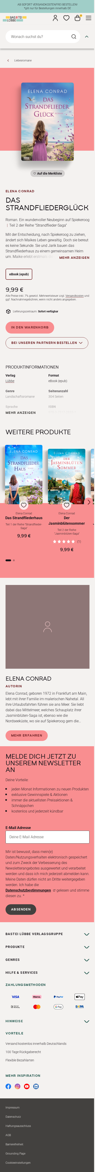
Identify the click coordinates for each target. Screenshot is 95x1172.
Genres (13, 960)
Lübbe (10, 381)
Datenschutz (13, 1116)
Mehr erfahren (26, 735)
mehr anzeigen (74, 257)
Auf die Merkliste (49, 174)
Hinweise (14, 1021)
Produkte (15, 947)
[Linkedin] (36, 1086)
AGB (8, 1135)
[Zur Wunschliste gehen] (66, 18)
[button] (23, 498)
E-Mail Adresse (18, 828)
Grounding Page (15, 1153)
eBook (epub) (19, 274)
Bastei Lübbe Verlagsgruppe (34, 934)
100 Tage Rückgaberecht (23, 1052)
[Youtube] (27, 1086)
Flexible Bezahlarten (20, 1060)
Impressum (13, 1107)
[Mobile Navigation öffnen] (88, 18)
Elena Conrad (20, 191)
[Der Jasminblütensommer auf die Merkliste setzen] (66, 476)
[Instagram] (17, 1086)
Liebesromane (23, 60)
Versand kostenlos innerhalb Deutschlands (36, 1043)
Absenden (21, 909)
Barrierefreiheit (14, 1144)
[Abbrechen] (86, 36)
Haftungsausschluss (18, 1126)
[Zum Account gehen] (55, 18)
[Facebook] (8, 1086)
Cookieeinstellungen (18, 1162)
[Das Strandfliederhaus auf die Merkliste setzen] (23, 474)
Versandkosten (74, 295)
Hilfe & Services (22, 972)
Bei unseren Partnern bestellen (44, 342)
